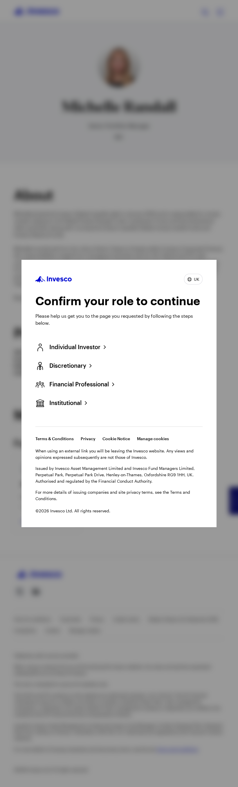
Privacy (88, 438)
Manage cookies (153, 438)
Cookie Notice (116, 438)
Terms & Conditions (54, 438)
